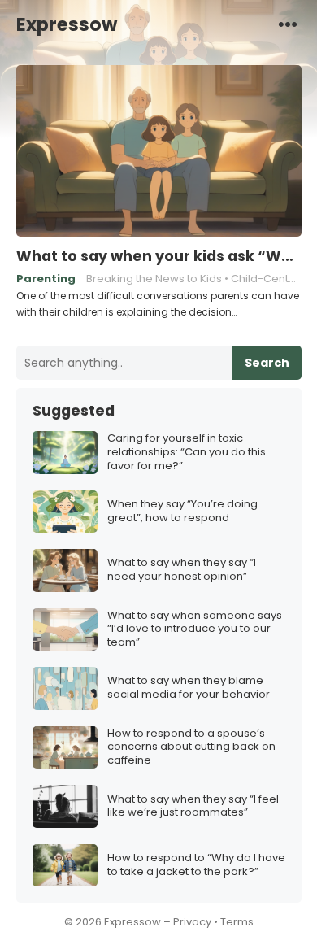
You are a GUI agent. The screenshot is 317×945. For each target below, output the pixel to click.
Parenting (46, 278)
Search (267, 363)
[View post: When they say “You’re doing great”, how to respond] (65, 511)
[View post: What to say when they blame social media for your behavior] (65, 688)
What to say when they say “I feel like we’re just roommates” (193, 807)
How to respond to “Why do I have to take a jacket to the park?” (196, 865)
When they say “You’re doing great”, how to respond (182, 511)
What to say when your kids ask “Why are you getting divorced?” (159, 256)
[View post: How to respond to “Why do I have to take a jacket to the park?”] (65, 865)
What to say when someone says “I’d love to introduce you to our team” (194, 630)
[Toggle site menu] (287, 24)
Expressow (66, 24)
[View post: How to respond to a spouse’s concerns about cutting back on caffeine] (65, 747)
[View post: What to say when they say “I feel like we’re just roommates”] (65, 806)
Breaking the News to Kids (154, 278)
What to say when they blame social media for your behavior (188, 688)
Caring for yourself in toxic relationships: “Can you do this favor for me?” (186, 452)
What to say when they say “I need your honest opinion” (181, 570)
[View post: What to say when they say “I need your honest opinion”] (65, 570)
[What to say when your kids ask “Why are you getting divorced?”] (159, 151)
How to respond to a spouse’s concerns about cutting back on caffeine (191, 748)
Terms (237, 922)
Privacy (192, 922)
